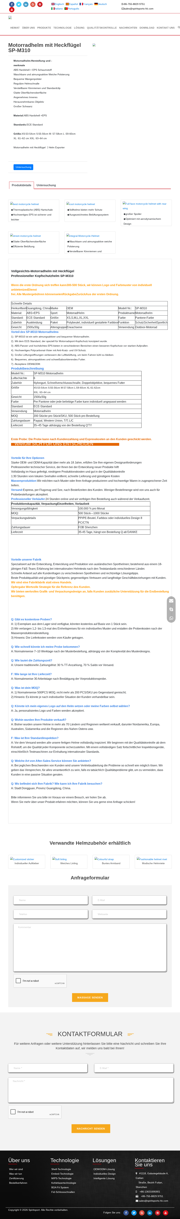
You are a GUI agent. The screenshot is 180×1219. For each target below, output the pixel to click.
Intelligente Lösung (104, 1178)
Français (88, 4)
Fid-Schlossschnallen (63, 1192)
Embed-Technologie (62, 1173)
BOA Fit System (60, 1187)
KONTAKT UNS (166, 27)
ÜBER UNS (28, 27)
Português (73, 8)
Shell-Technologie (61, 1169)
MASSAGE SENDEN (90, 997)
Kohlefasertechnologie (63, 1182)
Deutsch (102, 4)
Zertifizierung (16, 1178)
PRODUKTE (44, 27)
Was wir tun (15, 1173)
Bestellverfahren (18, 1182)
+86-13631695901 (148, 1191)
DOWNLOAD (147, 27)
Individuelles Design (105, 1173)
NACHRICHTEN (128, 27)
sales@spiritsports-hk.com (138, 8)
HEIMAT (15, 27)
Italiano (59, 8)
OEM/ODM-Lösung (104, 1169)
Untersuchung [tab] (46, 185)
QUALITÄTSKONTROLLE (102, 27)
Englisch (59, 4)
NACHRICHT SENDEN (91, 1128)
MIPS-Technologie (61, 1178)
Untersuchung (23, 167)
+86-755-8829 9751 (134, 4)
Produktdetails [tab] (21, 185)
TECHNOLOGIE (62, 27)
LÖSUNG (79, 27)
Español (73, 4)
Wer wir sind (16, 1169)
